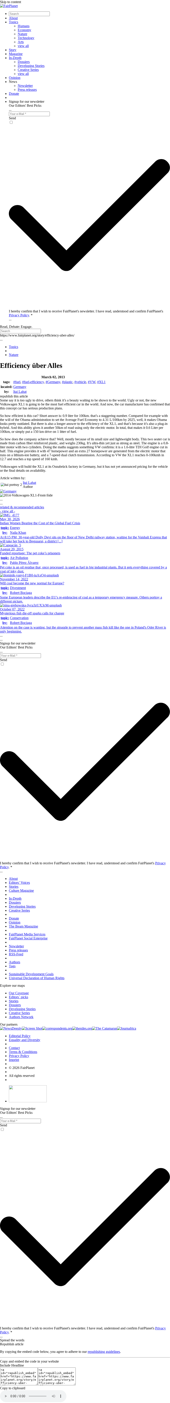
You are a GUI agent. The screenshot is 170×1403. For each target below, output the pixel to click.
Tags (12, 966)
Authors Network (21, 1017)
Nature (22, 34)
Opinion (14, 78)
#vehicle (80, 382)
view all (23, 46)
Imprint (14, 1060)
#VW (91, 382)
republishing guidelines (104, 1352)
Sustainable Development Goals (31, 974)
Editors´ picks (18, 997)
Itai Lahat (20, 392)
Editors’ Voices (19, 882)
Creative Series (28, 70)
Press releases (27, 89)
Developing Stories (31, 66)
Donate (14, 93)
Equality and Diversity (24, 1040)
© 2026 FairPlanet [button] (22, 1068)
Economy (24, 30)
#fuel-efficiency (33, 382)
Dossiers (24, 62)
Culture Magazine (21, 890)
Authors (14, 962)
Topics (13, 22)
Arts (21, 42)
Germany (19, 387)
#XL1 (101, 382)
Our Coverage (19, 993)
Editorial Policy (20, 1036)
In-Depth (15, 58)
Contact (14, 1048)
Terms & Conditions (23, 1052)
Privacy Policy (19, 315)
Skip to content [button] (10, 2)
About (13, 18)
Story (12, 50)
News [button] (13, 82)
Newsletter (25, 85)
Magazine (16, 54)
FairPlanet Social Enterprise (28, 938)
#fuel (16, 382)
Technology (26, 38)
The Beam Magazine (23, 926)
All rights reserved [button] (22, 1076)
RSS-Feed (16, 954)
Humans (23, 26)
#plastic (67, 382)
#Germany (53, 382)
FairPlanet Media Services (27, 934)
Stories (13, 886)
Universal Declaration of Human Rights (36, 978)
